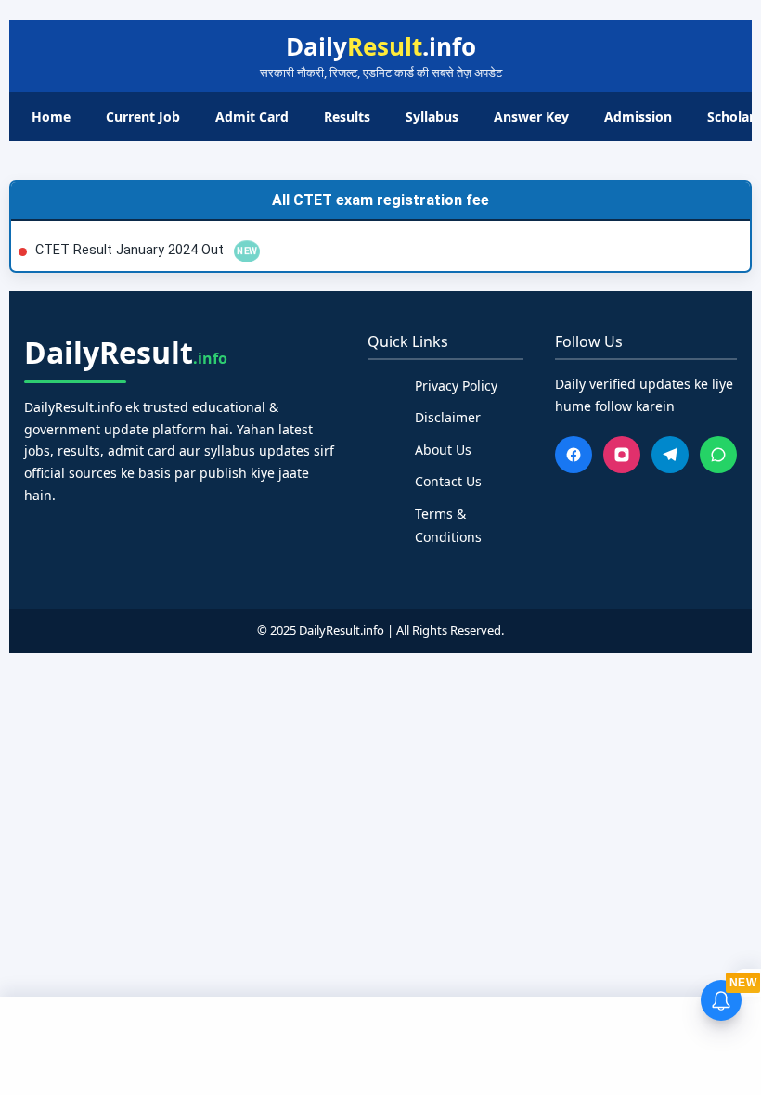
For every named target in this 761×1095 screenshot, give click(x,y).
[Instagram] (621, 454)
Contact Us (448, 481)
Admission (638, 116)
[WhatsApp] (718, 454)
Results (347, 116)
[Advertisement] (380, 1043)
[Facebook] (573, 454)
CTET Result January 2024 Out (131, 250)
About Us (443, 449)
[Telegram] (670, 454)
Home (51, 116)
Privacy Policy (456, 385)
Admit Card (252, 116)
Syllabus (432, 116)
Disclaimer (448, 417)
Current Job (143, 116)
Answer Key (531, 116)
